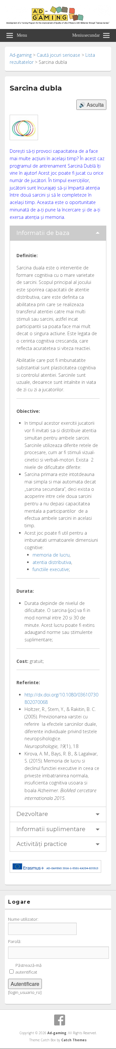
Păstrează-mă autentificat (28, 968)
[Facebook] (59, 1020)
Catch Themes (74, 1040)
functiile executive (51, 569)
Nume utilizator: (23, 919)
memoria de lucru (51, 555)
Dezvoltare (32, 814)
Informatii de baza (43, 233)
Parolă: (14, 941)
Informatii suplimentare (50, 829)
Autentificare (25, 983)
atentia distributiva (52, 562)
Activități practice (41, 844)
